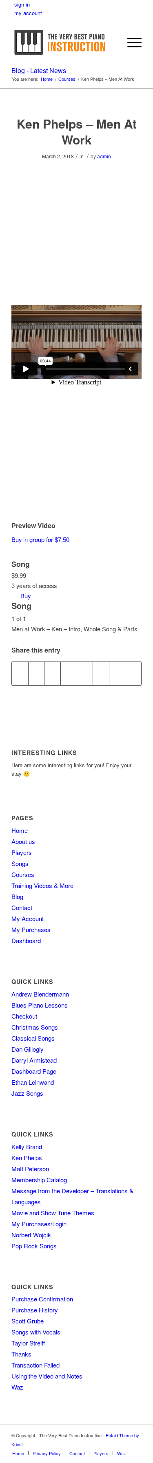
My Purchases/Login (39, 1223)
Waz (17, 1387)
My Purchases (31, 929)
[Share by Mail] (133, 673)
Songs (20, 863)
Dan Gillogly (27, 1049)
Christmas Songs (34, 1027)
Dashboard (26, 940)
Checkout (24, 1016)
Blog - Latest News (38, 70)
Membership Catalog (39, 1179)
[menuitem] (111, 42)
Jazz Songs (27, 1093)
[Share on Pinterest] (52, 673)
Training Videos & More (42, 885)
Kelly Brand (26, 1146)
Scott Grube (27, 1320)
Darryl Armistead (34, 1060)
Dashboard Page (33, 1071)
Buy (25, 595)
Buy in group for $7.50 (40, 539)
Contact (21, 907)
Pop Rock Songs (34, 1245)
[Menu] (130, 42)
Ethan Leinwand (32, 1082)
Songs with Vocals (35, 1332)
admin (104, 156)
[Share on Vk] (101, 673)
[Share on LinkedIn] (69, 673)
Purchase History (34, 1309)
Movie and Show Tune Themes (52, 1212)
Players (21, 852)
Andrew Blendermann (40, 994)
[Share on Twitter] (36, 673)
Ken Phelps (26, 1157)
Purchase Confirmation (42, 1298)
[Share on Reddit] (117, 673)
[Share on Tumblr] (85, 673)
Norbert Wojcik (31, 1234)
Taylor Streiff (28, 1343)
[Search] (111, 42)
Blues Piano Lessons (39, 1005)
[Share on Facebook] (20, 673)
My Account (27, 918)
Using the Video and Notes (46, 1376)
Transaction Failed (35, 1365)
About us (23, 841)
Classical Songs (33, 1038)
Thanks (21, 1354)
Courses (22, 874)
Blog (17, 896)
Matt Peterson (30, 1168)
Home (19, 830)
